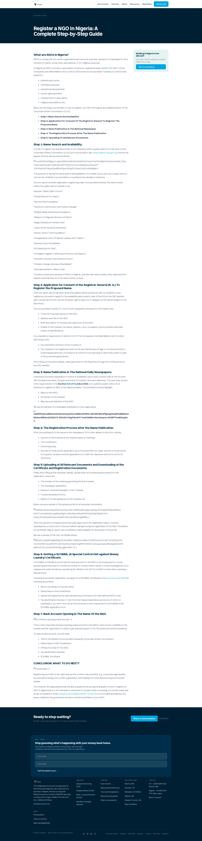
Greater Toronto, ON (133, 800)
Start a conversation (147, 67)
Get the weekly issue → (48, 771)
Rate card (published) (42, 823)
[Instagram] (87, 834)
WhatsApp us (163, 718)
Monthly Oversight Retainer (83, 803)
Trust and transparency (110, 792)
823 (111, 68)
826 (73, 336)
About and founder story (110, 788)
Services (115, 4)
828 (69, 383)
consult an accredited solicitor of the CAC (78, 693)
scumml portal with (116, 578)
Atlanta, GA (129, 796)
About (124, 4)
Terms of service (40, 819)
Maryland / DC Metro (133, 792)
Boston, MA (129, 784)
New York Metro (131, 804)
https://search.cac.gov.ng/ (105, 152)
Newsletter (147, 4)
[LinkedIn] (91, 834)
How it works (102, 4)
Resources (134, 4)
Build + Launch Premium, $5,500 (85, 796)
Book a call (161, 4)
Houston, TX (130, 788)
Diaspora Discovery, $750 (84, 785)
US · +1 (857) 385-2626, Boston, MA (157, 785)
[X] (84, 834)
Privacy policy (39, 815)
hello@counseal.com (42, 804)
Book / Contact (155, 797)
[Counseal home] (38, 4)
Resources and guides (109, 796)
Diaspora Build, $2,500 (85, 790)
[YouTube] (95, 834)
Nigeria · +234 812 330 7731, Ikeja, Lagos (157, 791)
